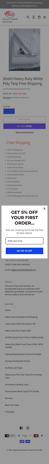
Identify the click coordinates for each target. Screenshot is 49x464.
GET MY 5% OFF (24, 251)
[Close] (44, 209)
